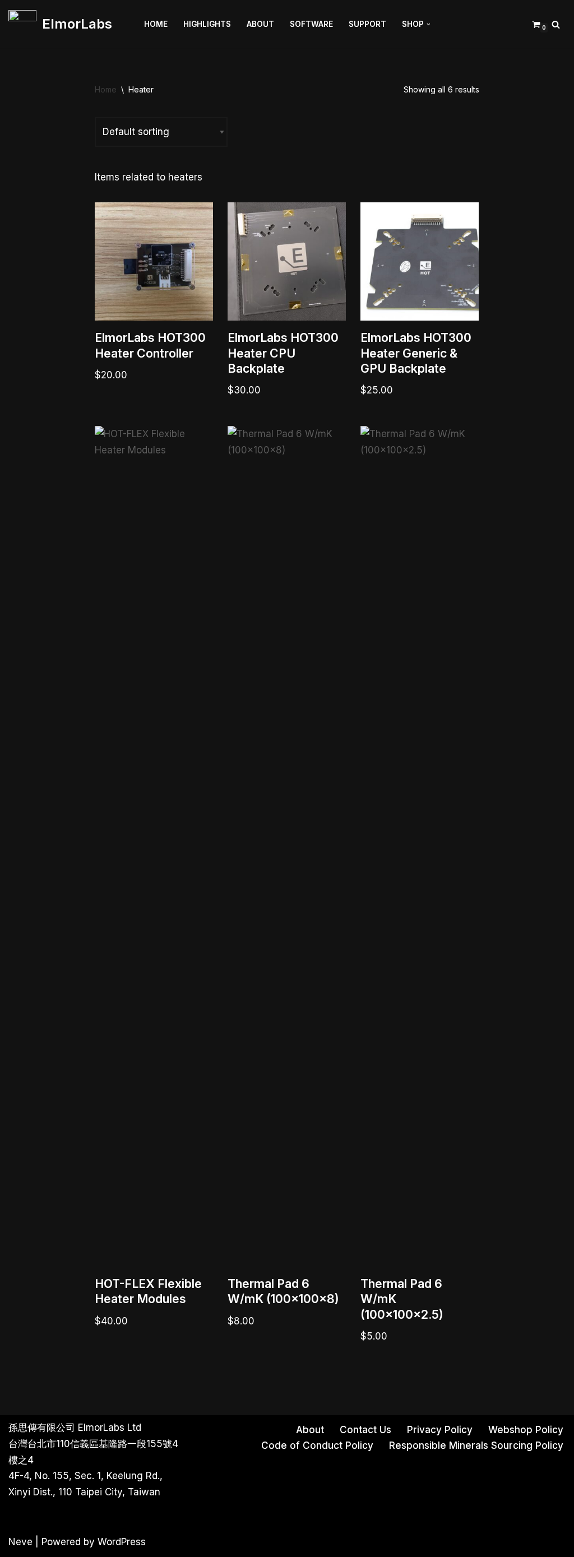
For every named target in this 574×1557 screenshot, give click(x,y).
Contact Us (365, 1429)
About (260, 24)
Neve (20, 1541)
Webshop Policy (525, 1429)
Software (311, 24)
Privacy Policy (440, 1429)
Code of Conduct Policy (317, 1445)
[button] (428, 24)
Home (156, 24)
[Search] (556, 24)
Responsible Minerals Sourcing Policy (476, 1445)
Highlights (207, 24)
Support (367, 24)
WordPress (122, 1541)
